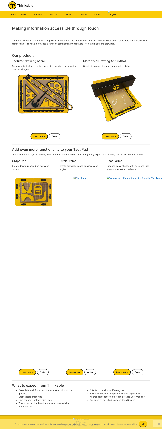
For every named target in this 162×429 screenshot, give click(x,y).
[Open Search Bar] (143, 14)
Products (38, 14)
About (23, 14)
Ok (143, 424)
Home (13, 14)
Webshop (84, 14)
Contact (96, 14)
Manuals (54, 14)
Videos (69, 14)
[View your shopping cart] (150, 14)
